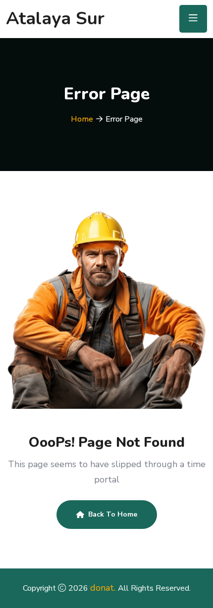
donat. (104, 588)
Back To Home (112, 514)
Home (82, 119)
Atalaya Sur (55, 18)
